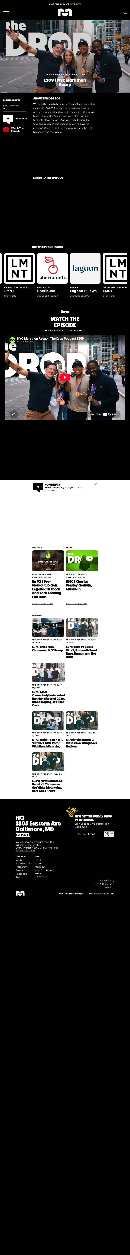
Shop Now (75, 4)
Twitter (20, 877)
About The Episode (42, 603)
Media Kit (40, 866)
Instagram (21, 866)
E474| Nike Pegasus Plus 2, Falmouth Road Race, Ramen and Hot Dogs (81, 652)
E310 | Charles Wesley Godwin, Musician (79, 585)
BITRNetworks (24, 863)
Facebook (21, 873)
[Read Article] (48, 560)
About (38, 863)
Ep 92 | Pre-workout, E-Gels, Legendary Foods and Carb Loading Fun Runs (46, 589)
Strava (19, 870)
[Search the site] (125, 13)
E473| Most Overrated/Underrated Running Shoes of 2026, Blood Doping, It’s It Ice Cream (48, 698)
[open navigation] (6, 12)
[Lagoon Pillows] (20, 894)
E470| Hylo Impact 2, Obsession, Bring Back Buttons (81, 743)
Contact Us (41, 876)
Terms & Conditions (103, 884)
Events (38, 860)
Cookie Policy (106, 887)
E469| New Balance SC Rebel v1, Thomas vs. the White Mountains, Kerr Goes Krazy (47, 786)
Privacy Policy (106, 880)
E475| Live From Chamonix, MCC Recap (47, 648)
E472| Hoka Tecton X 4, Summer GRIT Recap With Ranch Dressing (47, 743)
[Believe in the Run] (65, 15)
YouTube (20, 860)
